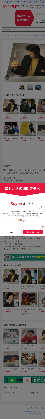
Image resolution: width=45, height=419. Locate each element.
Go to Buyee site (33, 232)
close (12, 232)
